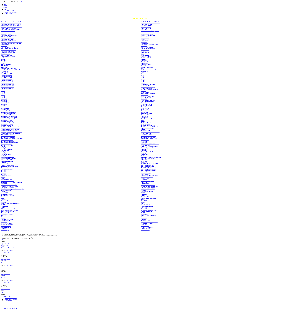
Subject (2, 243)
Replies (2, 245)
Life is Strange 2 (4, 262)
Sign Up (5, 7)
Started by (7, 243)
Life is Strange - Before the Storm (8, 247)
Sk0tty (3, 290)
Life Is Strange (4, 277)
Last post (3, 246)
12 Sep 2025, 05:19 (5, 259)
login (21, 1)
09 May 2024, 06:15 (5, 289)
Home (5, 4)
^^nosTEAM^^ (9, 250)
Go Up (2, 292)
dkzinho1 (4, 275)
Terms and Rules (7, 308)
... (7, 252)
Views (6, 245)
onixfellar (4, 260)
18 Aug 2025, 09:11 (5, 274)
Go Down (3, 240)
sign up (25, 1)
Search (5, 5)
